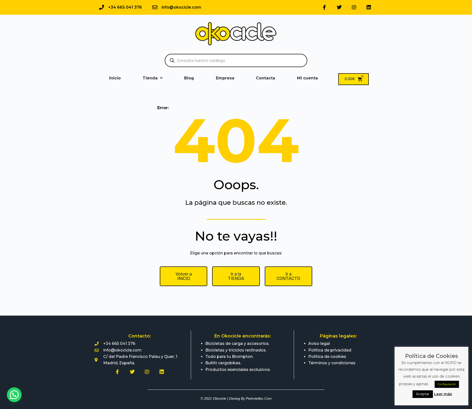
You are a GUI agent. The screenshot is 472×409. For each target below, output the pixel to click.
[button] (14, 394)
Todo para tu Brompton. (229, 356)
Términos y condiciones (331, 363)
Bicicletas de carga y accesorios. (237, 343)
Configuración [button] (447, 384)
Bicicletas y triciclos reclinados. (235, 350)
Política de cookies (327, 356)
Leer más (443, 394)
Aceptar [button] (422, 394)
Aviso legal (319, 343)
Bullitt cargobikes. (223, 363)
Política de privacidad (329, 350)
